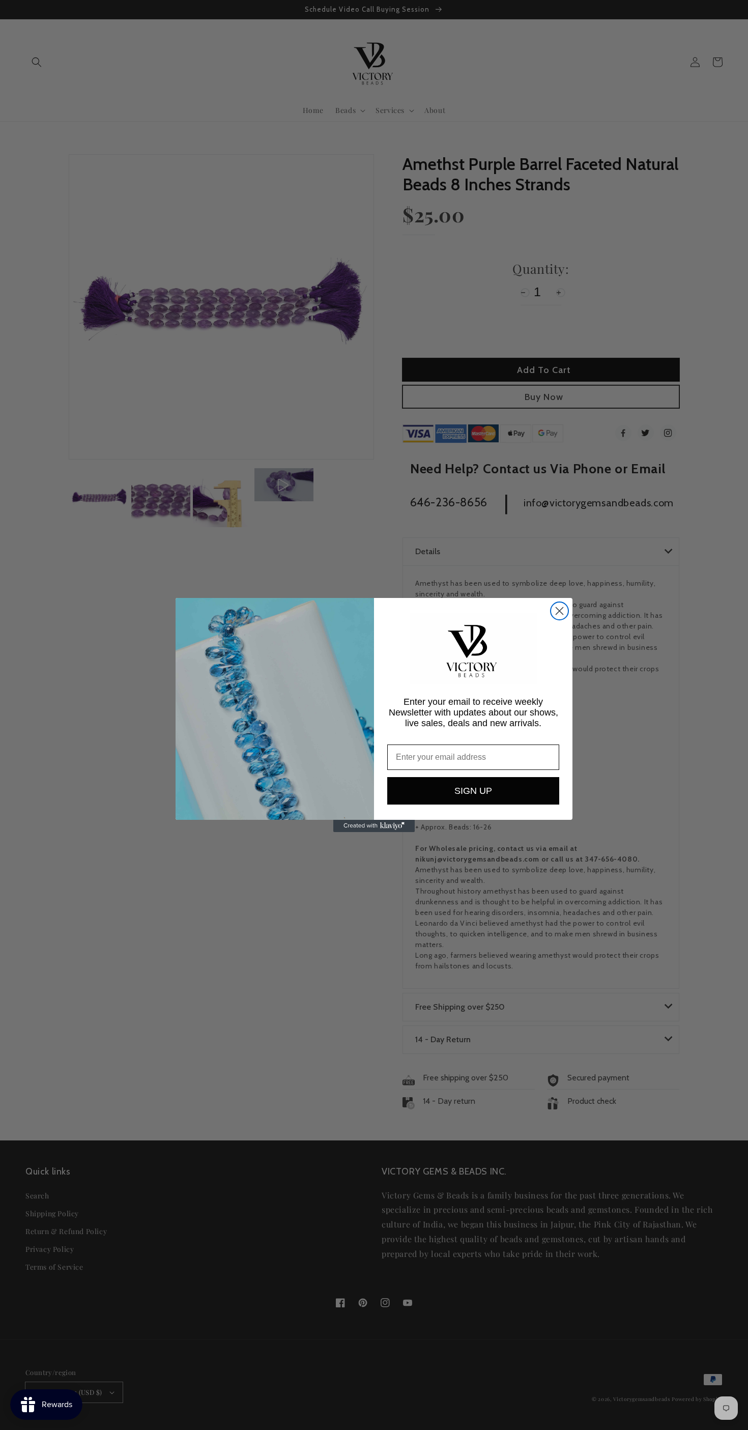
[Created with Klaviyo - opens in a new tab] (374, 826)
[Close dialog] (559, 611)
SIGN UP (473, 791)
